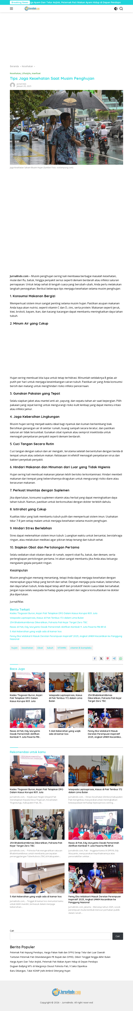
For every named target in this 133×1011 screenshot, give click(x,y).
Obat (40, 647)
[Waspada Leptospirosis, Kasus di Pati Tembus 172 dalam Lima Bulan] (66, 682)
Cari (12, 930)
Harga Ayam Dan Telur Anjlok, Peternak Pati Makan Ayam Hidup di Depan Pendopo (52, 2)
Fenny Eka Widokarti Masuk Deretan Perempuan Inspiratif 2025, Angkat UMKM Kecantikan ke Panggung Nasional (66, 638)
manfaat (36, 73)
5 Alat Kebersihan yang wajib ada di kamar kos (36, 631)
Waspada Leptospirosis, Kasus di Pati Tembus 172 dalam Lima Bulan (47, 617)
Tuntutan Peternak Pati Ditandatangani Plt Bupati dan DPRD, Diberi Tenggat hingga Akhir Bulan (60, 956)
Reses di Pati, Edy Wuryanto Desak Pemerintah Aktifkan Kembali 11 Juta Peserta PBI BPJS (58, 626)
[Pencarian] (121, 8)
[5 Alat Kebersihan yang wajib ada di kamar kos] (66, 718)
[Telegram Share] (114, 658)
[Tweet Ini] (101, 658)
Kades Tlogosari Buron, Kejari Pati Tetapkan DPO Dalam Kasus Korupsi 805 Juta (53, 613)
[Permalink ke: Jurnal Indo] (12, 84)
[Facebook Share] (94, 658)
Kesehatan (15, 73)
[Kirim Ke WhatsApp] (120, 658)
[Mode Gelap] (116, 8)
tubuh (50, 647)
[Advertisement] (66, 39)
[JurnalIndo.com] (31, 8)
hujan (15, 647)
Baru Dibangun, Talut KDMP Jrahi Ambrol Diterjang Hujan (40, 970)
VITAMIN (61, 647)
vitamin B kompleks (80, 647)
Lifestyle (26, 73)
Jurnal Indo (21, 84)
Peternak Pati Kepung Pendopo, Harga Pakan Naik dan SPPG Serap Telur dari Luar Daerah (57, 952)
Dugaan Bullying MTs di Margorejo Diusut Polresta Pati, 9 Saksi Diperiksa (48, 966)
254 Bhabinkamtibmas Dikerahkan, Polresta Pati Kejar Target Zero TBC (48, 622)
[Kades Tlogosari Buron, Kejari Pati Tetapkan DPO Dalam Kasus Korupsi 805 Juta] (27, 682)
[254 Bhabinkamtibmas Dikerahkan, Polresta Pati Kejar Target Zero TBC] (105, 682)
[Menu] (12, 8)
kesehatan (27, 647)
